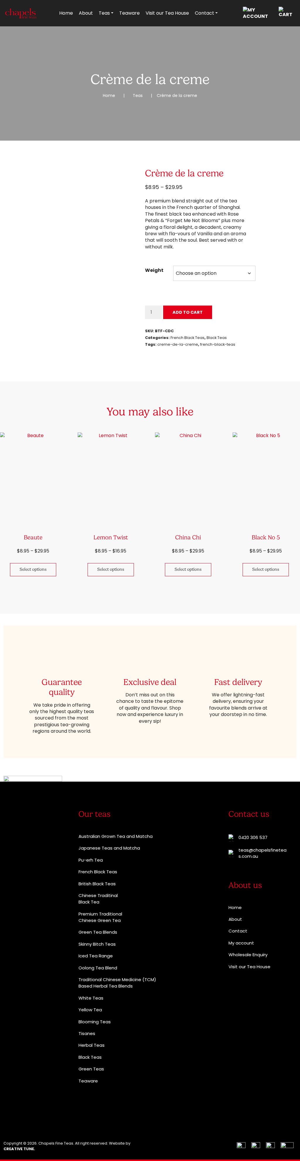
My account (241, 943)
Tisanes (87, 1033)
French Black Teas (187, 337)
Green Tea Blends (98, 932)
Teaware (129, 13)
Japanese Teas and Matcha (109, 848)
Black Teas (217, 337)
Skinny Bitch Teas (97, 944)
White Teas (91, 998)
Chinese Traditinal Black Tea (98, 898)
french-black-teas (217, 344)
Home (66, 13)
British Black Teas (97, 884)
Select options (33, 569)
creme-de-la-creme (177, 344)
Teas (104, 13)
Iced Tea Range (96, 956)
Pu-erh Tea (91, 860)
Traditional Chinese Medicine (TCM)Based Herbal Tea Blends (117, 982)
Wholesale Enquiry (248, 955)
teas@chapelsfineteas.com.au (262, 853)
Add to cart (188, 312)
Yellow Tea (90, 1010)
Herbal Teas (92, 1045)
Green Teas (91, 1069)
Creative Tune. (19, 1149)
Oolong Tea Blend (98, 968)
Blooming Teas (95, 1022)
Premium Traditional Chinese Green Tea (100, 917)
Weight (154, 270)
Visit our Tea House (167, 13)
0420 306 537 (252, 837)
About (86, 13)
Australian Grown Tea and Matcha (116, 836)
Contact (204, 13)
